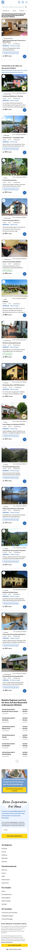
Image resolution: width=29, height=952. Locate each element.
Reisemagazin (6, 898)
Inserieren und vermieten (9, 912)
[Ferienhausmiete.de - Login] (23, 2)
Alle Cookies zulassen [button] (14, 945)
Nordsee (4, 848)
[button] (27, 2)
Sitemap (4, 861)
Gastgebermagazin (7, 916)
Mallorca (4, 855)
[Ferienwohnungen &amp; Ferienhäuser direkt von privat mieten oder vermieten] (3, 2)
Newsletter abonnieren (14, 836)
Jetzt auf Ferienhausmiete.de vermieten (14, 789)
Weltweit (5, 858)
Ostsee (4, 852)
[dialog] (14, 936)
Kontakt (4, 904)
